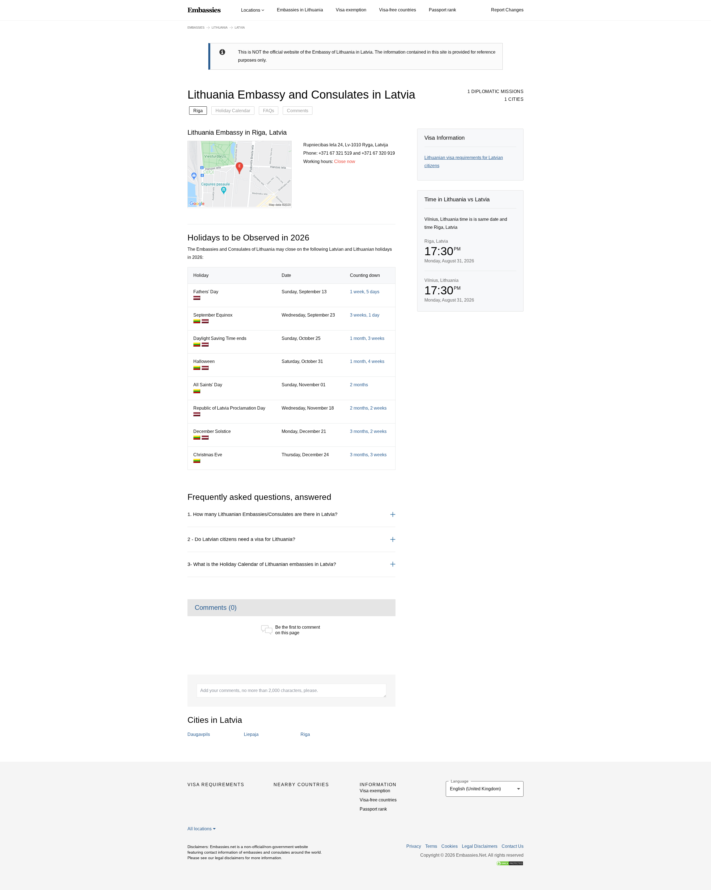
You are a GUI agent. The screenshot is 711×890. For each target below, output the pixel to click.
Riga (198, 110)
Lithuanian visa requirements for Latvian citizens (463, 161)
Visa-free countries (397, 9)
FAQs (268, 110)
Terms (431, 846)
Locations (251, 10)
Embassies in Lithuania (300, 9)
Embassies (195, 27)
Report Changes (507, 9)
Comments (297, 110)
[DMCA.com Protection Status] (510, 863)
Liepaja (251, 734)
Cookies (449, 846)
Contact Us (513, 846)
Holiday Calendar (233, 110)
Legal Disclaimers (479, 846)
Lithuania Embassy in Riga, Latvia (237, 132)
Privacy (413, 846)
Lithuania (219, 27)
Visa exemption (351, 9)
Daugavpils (198, 734)
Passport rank (442, 9)
